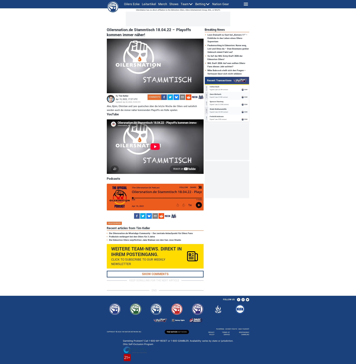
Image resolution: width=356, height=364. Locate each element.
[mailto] (182, 97)
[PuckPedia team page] (201, 97)
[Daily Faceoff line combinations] (194, 97)
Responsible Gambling (244, 333)
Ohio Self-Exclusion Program (138, 344)
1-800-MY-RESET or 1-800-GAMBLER (169, 340)
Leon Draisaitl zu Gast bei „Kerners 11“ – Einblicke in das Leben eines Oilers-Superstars (227, 38)
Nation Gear (220, 4)
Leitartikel (149, 4)
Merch (162, 4)
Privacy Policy (211, 333)
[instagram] (243, 299)
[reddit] (188, 97)
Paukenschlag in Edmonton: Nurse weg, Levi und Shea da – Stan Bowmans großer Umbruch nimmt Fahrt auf (228, 49)
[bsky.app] (176, 97)
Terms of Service (226, 333)
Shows (173, 4)
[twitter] (170, 97)
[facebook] (164, 97)
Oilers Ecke (132, 4)
